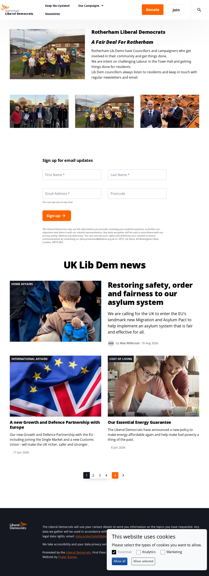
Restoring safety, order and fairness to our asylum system (150, 294)
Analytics (149, 552)
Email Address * (52, 188)
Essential (124, 552)
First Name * (50, 169)
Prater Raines (67, 557)
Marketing (174, 552)
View (104, 314)
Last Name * (115, 169)
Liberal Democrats (78, 552)
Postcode (113, 188)
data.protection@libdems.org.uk (97, 239)
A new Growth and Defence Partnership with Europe (55, 425)
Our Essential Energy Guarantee (139, 422)
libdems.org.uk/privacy (71, 235)
